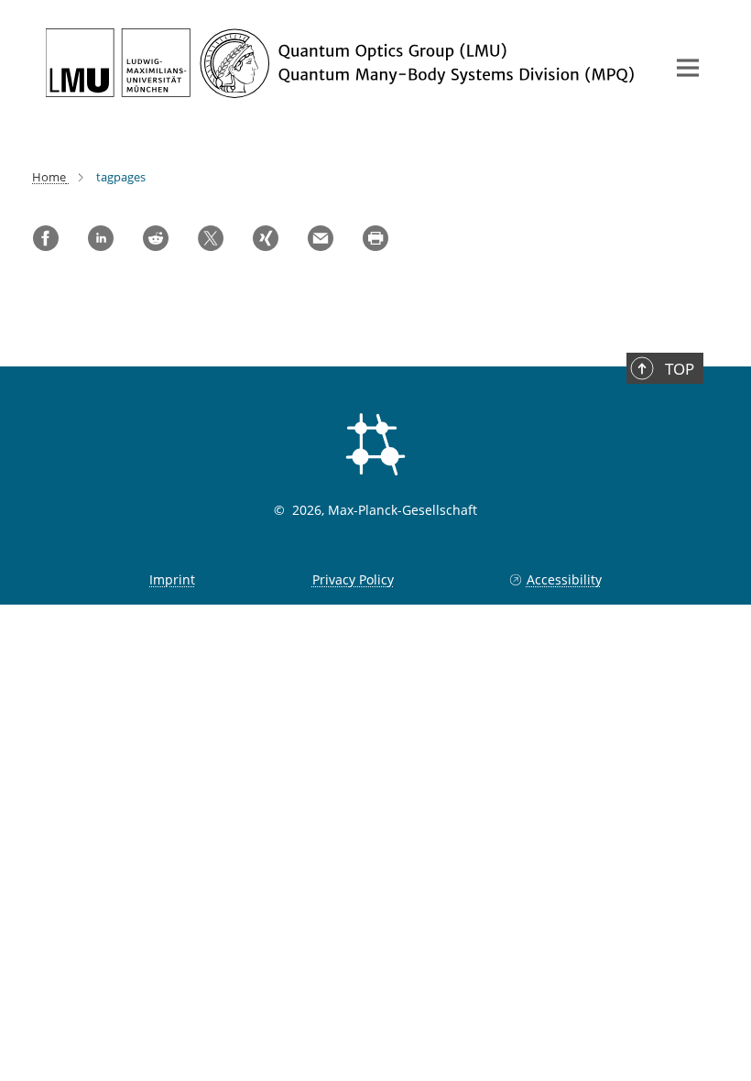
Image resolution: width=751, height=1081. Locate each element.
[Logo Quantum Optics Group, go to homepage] (343, 63)
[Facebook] (46, 238)
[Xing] (265, 238)
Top (679, 368)
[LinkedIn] (100, 238)
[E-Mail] (320, 238)
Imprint (172, 579)
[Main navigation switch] (687, 67)
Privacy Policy (353, 579)
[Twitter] (210, 238)
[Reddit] (155, 238)
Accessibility (564, 579)
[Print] (375, 238)
